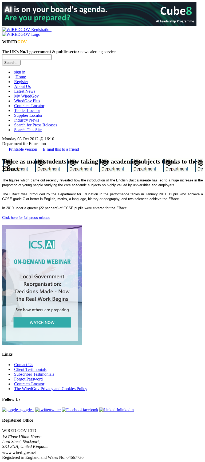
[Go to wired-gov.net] (21, 34)
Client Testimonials (30, 369)
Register (21, 81)
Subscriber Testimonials (34, 374)
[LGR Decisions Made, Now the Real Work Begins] (42, 343)
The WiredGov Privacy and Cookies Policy (50, 388)
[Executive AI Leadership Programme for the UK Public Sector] (99, 24)
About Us (22, 86)
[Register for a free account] (27, 29)
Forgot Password (28, 379)
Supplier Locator (28, 115)
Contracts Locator (29, 105)
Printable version (23, 149)
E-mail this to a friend (61, 149)
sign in (19, 72)
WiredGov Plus (27, 101)
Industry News (26, 120)
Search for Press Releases (35, 125)
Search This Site (28, 129)
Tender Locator (27, 110)
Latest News (24, 91)
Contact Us (23, 364)
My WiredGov (26, 96)
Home (20, 77)
